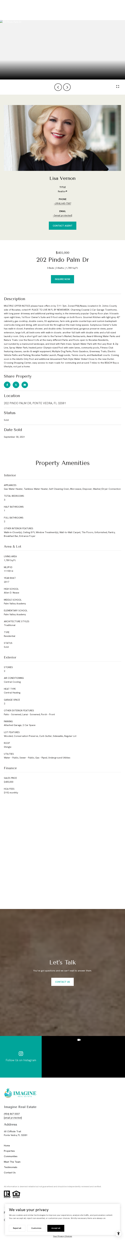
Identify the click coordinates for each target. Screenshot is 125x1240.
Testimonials (10, 1167)
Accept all (55, 1228)
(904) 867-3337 (12, 1113)
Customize (36, 1228)
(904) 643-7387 (63, 203)
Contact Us (10, 1172)
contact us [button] (62, 981)
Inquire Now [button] (62, 279)
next (67, 87)
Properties (9, 1150)
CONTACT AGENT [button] (62, 225)
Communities (10, 1156)
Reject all (17, 1228)
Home (7, 1145)
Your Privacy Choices (62, 1236)
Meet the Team (12, 1161)
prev (58, 87)
